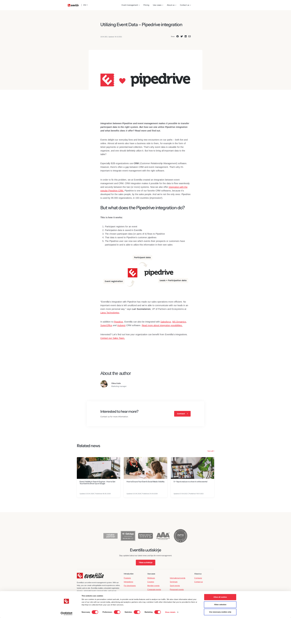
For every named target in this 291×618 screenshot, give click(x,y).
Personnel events (177, 590)
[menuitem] (131, 5)
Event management (130, 5)
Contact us (184, 5)
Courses (150, 582)
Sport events (175, 586)
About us (170, 5)
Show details (170, 612)
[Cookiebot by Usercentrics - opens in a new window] (67, 613)
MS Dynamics (179, 321)
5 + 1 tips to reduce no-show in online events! (191, 481)
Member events (153, 586)
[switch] (117, 612)
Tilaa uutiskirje (145, 562)
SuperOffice (106, 325)
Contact (181, 413)
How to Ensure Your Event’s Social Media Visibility (145, 481)
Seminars (173, 582)
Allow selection (220, 605)
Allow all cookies (220, 597)
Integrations (128, 582)
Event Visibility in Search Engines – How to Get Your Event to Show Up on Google (97, 482)
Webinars (151, 578)
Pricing (146, 5)
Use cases (157, 5)
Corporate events (154, 590)
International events (177, 578)
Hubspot (121, 325)
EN (85, 5)
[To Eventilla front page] (90, 577)
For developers (130, 586)
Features (127, 578)
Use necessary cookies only (220, 612)
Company (198, 578)
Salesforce (165, 321)
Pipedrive (118, 321)
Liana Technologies (109, 312)
